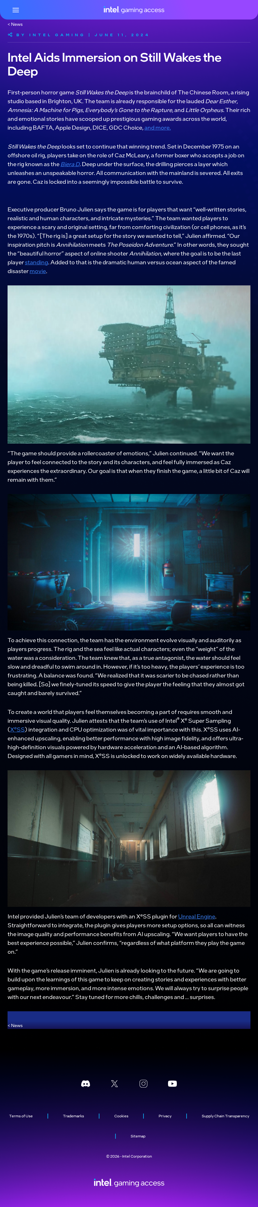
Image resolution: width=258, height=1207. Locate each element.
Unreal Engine (196, 916)
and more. (157, 127)
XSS (17, 729)
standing (36, 262)
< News (15, 24)
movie (38, 270)
